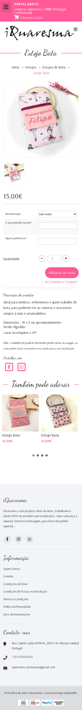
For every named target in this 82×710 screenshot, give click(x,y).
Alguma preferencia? (15, 238)
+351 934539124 (22, 657)
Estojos (30, 67)
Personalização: (13, 213)
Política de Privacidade (17, 607)
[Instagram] (18, 539)
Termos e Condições (15, 599)
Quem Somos (11, 569)
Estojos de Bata (53, 67)
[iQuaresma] (41, 33)
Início (15, 67)
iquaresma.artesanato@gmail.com (33, 667)
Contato (8, 576)
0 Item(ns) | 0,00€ (31, 18)
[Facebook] (9, 366)
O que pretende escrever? (18, 222)
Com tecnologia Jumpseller (60, 693)
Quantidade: (11, 259)
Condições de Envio (15, 584)
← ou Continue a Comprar (58, 281)
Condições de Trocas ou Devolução (25, 591)
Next (69, 412)
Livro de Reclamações (16, 614)
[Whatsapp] (30, 539)
